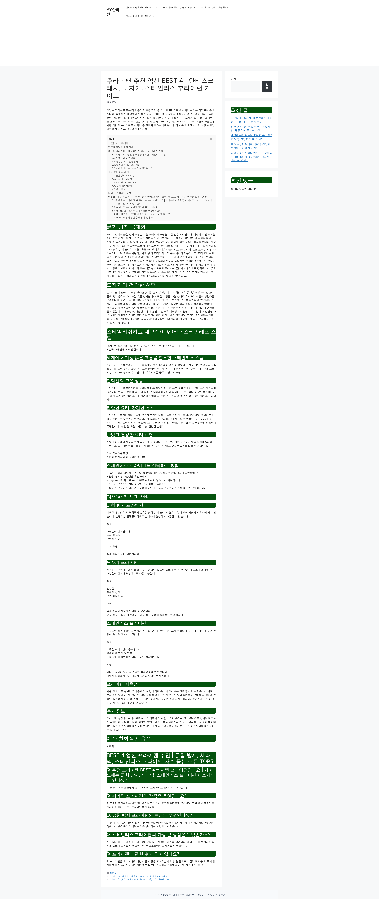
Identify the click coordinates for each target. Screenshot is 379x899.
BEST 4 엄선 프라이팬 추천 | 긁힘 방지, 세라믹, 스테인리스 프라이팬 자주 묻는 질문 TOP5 (159, 196)
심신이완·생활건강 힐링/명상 (140, 16)
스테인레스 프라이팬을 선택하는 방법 (134, 168)
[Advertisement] (189, 45)
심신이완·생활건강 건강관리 (140, 7)
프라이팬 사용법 (124, 186)
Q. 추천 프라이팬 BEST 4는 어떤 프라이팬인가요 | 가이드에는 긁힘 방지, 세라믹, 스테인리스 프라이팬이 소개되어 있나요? (163, 202)
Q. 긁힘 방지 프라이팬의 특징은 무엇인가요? (138, 210)
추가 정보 (121, 189)
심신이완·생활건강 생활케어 (215, 7)
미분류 (113, 873)
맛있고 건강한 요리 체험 (128, 165)
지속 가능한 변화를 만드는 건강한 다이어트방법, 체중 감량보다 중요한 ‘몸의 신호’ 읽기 (251, 156)
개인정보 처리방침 (205, 894)
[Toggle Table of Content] (209, 139)
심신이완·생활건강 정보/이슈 (177, 7)
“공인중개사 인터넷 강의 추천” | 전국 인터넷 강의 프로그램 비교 (140, 876)
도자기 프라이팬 (124, 179)
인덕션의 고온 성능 (125, 158)
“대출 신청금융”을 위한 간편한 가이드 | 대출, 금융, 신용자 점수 (139, 879)
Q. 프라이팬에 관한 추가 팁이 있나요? (134, 217)
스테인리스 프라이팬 (126, 182)
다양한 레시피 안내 (121, 171)
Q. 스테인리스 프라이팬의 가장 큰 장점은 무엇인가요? (143, 214)
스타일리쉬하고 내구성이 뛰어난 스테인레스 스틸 (137, 150)
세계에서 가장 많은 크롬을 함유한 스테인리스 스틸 (140, 154)
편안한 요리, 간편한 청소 (128, 161)
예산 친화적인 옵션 (121, 192)
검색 (233, 78)
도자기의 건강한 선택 (122, 147)
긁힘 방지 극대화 (119, 143)
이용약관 (220, 894)
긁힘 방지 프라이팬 (125, 175)
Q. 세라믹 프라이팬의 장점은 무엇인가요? (136, 207)
